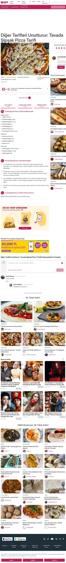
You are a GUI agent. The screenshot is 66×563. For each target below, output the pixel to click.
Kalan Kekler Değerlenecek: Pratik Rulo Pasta (10, 473)
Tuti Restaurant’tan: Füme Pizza (11, 326)
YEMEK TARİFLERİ (11, 77)
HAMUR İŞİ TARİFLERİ (23, 77)
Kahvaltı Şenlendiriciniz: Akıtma (31, 447)
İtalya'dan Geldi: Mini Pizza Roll (32, 351)
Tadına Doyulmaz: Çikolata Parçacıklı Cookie (10, 523)
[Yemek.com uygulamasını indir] (7, 539)
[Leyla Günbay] (10, 285)
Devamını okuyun (61, 64)
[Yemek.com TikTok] (48, 539)
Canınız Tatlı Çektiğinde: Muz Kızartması (32, 473)
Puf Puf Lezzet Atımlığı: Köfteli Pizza (46, 326)
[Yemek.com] (4, 2)
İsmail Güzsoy (10, 276)
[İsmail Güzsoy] (3, 277)
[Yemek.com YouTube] (52, 539)
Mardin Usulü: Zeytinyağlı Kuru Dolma (11, 447)
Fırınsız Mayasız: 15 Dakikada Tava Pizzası (54, 351)
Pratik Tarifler (5, 7)
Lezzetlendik (61, 57)
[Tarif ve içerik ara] (49, 2)
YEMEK (3, 77)
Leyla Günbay (17, 284)
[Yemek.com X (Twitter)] (56, 539)
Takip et (61, 67)
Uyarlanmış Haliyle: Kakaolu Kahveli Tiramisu (54, 447)
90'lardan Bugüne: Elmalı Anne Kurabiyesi (55, 473)
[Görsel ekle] (62, 263)
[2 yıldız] (59, 48)
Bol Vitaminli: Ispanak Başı (9, 497)
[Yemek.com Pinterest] (63, 539)
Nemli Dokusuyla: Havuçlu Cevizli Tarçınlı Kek (31, 498)
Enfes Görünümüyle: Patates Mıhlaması (32, 523)
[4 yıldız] (64, 48)
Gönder (60, 270)
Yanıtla (7, 281)
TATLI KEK (25, 495)
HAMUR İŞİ (53, 97)
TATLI (46, 444)
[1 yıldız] (56, 48)
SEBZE (2, 444)
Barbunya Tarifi (23, 7)
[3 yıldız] (62, 48)
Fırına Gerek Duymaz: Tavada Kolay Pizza (11, 351)
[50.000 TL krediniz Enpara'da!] (25, 246)
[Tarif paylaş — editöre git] (25, 217)
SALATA (47, 520)
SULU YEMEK (4, 495)
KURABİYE (47, 469)
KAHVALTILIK (26, 444)
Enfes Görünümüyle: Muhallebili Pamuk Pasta (53, 498)
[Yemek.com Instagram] (44, 539)
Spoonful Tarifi (14, 7)
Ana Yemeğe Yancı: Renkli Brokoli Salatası (53, 523)
